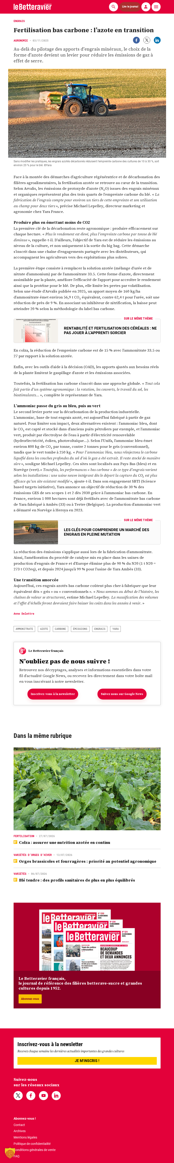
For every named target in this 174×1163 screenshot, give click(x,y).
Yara (115, 629)
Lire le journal (130, 6)
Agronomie (21, 40)
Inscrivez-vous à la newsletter (53, 694)
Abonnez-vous (30, 998)
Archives (20, 1131)
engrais (99, 629)
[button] (10, 1153)
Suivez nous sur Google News (122, 694)
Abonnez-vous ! (25, 1118)
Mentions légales (25, 1137)
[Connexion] (145, 6)
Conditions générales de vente (35, 1150)
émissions (80, 629)
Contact (19, 1125)
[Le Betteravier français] (33, 7)
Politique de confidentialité (32, 1144)
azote (44, 629)
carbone (60, 629)
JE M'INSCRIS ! (87, 1061)
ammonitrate (24, 629)
